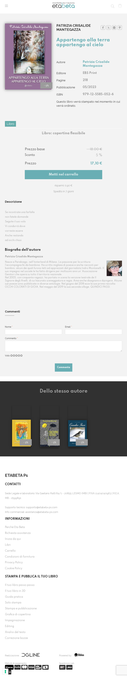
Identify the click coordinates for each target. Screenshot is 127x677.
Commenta (63, 367)
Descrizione (13, 201)
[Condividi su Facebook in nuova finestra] (103, 27)
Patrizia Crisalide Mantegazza (73, 27)
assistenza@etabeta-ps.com (41, 512)
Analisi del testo (15, 632)
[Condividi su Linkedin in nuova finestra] (114, 27)
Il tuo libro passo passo (20, 585)
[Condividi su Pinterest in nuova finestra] (120, 27)
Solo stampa (13, 602)
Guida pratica (14, 596)
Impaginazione (15, 620)
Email (68, 327)
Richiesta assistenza (18, 533)
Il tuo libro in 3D (15, 591)
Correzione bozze (16, 638)
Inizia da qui (13, 539)
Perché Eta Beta (15, 527)
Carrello (10, 550)
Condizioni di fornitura (20, 556)
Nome (9, 327)
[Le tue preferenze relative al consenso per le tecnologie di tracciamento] (5, 672)
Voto (7, 355)
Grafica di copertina (18, 614)
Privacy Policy (14, 562)
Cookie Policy (13, 568)
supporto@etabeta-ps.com (41, 507)
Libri (8, 545)
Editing (9, 626)
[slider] (16, 355)
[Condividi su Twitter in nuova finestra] (108, 27)
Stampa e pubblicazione (21, 608)
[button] (6, 6)
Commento (11, 338)
